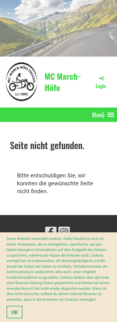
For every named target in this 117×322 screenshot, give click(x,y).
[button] (98, 300)
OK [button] (14, 312)
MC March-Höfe (63, 81)
